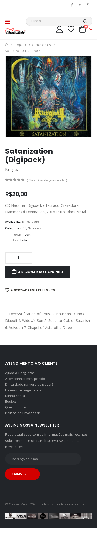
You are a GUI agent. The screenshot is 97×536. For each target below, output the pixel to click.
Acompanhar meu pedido (25, 378)
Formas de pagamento (23, 390)
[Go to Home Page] (6, 45)
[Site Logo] (15, 31)
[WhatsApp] (88, 5)
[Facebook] (72, 5)
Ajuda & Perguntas (20, 373)
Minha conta (15, 395)
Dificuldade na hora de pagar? (29, 384)
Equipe (10, 401)
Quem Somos (16, 407)
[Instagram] (80, 5)
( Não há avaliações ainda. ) (47, 180)
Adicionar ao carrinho (40, 271)
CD (24, 228)
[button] (9, 21)
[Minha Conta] (59, 29)
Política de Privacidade (23, 412)
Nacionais (34, 228)
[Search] (85, 21)
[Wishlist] (71, 29)
